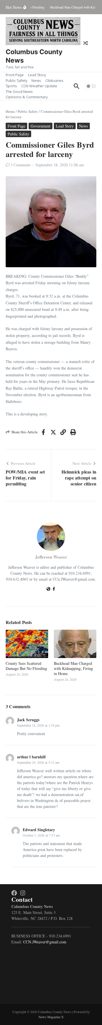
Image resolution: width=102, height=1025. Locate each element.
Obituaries (54, 80)
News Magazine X (51, 1017)
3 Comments (20, 164)
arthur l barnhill (31, 757)
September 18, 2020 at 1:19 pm (38, 725)
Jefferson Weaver (51, 557)
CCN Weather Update (39, 86)
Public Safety (16, 80)
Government (40, 126)
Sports (11, 86)
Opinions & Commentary (27, 97)
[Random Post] (85, 43)
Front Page (15, 75)
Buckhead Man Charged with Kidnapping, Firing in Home (73, 668)
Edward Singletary (39, 830)
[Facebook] (54, 589)
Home (10, 111)
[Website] (48, 589)
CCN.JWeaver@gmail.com (44, 942)
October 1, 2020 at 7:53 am (41, 835)
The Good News (19, 91)
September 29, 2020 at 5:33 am (38, 762)
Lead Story (37, 75)
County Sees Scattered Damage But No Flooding (26, 666)
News (36, 80)
